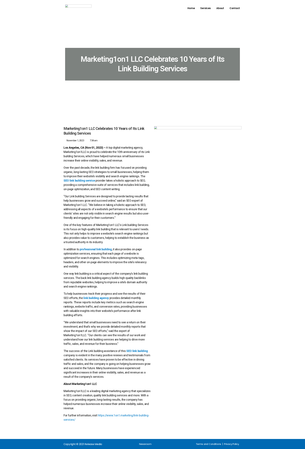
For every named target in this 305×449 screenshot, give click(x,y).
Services (205, 8)
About (220, 8)
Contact (235, 8)
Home (191, 8)
